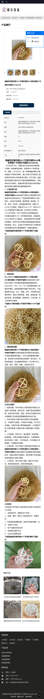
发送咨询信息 (23, 105)
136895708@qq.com (16, 679)
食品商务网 (28, 696)
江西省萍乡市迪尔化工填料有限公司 (12, 694)
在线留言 (12, 643)
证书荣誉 (35, 640)
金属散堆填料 (6, 656)
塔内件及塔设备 (7, 652)
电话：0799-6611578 (12, 675)
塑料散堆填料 (30, 18)
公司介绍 (12, 640)
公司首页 (4, 640)
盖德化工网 (20, 696)
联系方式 (4, 643)
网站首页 (15, 18)
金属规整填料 (6, 659)
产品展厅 (22, 18)
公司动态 (20, 640)
